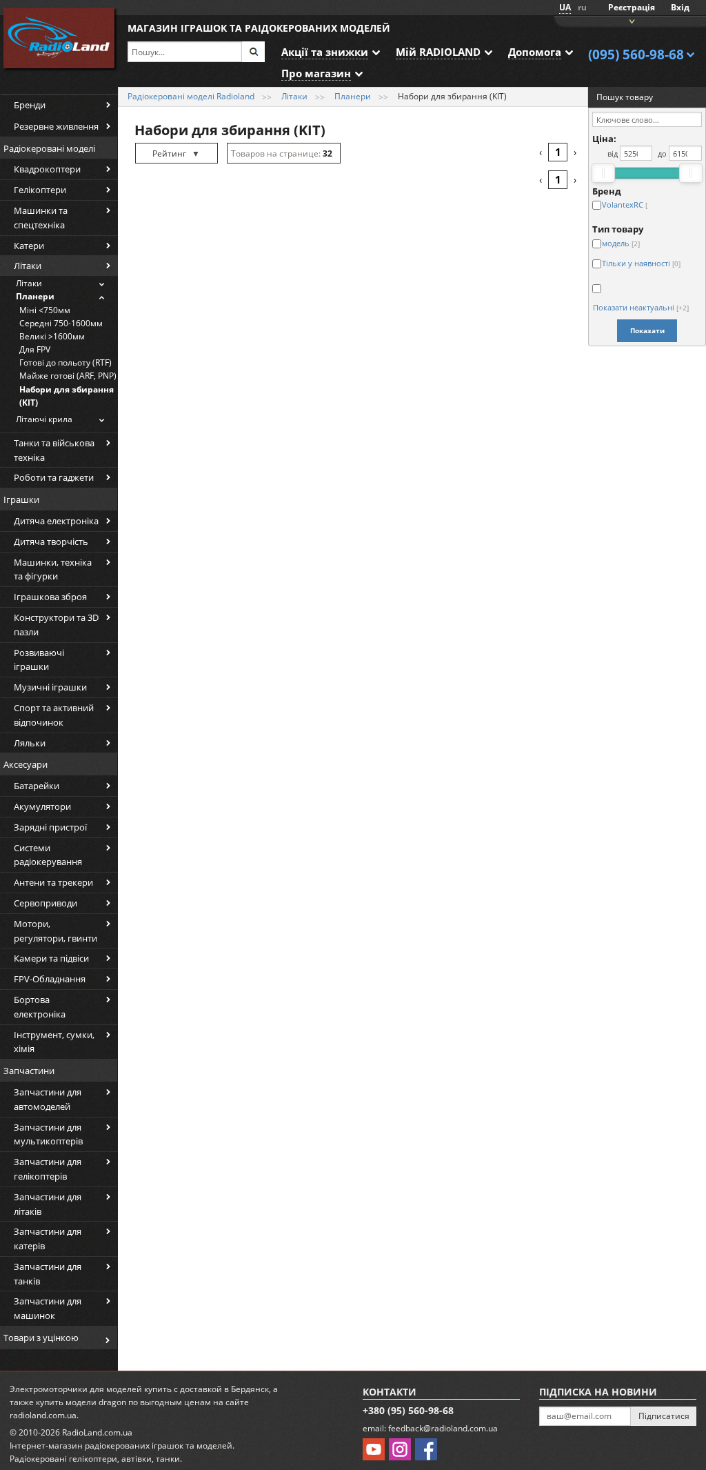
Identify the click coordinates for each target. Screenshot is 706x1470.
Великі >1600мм (52, 336)
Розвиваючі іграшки (39, 659)
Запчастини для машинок (47, 1308)
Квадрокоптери (47, 169)
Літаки (27, 265)
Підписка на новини (598, 1391)
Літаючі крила (44, 419)
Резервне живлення (56, 126)
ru (582, 7)
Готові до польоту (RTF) (65, 362)
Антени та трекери (53, 882)
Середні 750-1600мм (61, 323)
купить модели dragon (81, 1402)
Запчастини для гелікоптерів (47, 1168)
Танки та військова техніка (54, 450)
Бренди (30, 105)
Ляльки (30, 743)
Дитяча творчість (51, 541)
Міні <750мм (44, 310)
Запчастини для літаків (47, 1204)
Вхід (680, 7)
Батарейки (36, 785)
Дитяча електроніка (56, 521)
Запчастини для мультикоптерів (48, 1134)
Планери (35, 296)
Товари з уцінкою (41, 1337)
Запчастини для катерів (47, 1238)
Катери (29, 245)
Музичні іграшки (50, 687)
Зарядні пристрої (50, 827)
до (662, 153)
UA (565, 7)
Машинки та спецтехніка (41, 217)
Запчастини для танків (47, 1273)
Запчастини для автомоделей (47, 1099)
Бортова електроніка (39, 1006)
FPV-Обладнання (49, 979)
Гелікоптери (40, 189)
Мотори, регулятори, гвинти (55, 930)
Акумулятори (42, 806)
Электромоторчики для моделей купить (91, 1389)
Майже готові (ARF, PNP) (68, 375)
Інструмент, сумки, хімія (54, 1042)
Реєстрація (631, 7)
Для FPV (34, 349)
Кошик (630, 20)
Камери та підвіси (51, 958)
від (612, 153)
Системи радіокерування (48, 855)
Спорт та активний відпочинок (54, 715)
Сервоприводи (45, 903)
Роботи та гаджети (54, 477)
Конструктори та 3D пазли (56, 624)
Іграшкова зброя (50, 596)
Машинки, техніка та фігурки (53, 569)
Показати (647, 330)
